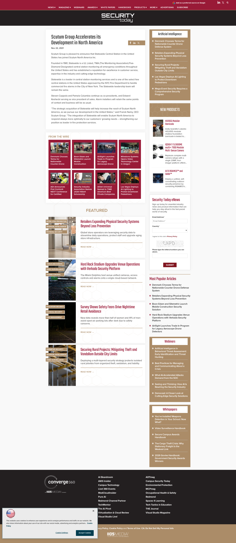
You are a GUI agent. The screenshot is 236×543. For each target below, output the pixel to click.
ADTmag (150, 477)
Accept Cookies (85, 533)
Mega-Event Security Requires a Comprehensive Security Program (171, 91)
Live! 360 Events (106, 488)
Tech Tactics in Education (159, 504)
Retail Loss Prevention (56, 221)
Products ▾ (140, 7)
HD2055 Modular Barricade (172, 122)
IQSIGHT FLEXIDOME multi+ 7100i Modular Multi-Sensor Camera (174, 147)
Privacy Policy (172, 236)
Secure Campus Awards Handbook (167, 436)
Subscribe (182, 7)
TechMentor (104, 504)
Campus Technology (108, 485)
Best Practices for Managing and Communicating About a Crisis (169, 366)
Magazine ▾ (65, 7)
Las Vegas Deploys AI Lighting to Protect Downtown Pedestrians (129, 190)
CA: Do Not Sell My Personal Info (157, 528)
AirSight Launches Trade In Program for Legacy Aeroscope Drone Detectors (105, 161)
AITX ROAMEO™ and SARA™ (174, 172)
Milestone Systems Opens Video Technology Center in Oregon (129, 160)
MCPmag (150, 488)
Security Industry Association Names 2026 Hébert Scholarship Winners (83, 192)
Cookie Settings (62, 533)
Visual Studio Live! (107, 516)
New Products (170, 110)
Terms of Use (133, 528)
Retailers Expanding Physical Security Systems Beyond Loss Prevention (110, 224)
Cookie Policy (116, 528)
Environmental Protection (159, 485)
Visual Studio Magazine (158, 512)
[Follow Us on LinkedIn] (218, 3)
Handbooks (124, 7)
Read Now (86, 247)
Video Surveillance (55, 269)
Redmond (151, 496)
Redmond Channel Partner (112, 500)
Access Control (53, 275)
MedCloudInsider (107, 492)
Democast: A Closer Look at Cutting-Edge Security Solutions (171, 395)
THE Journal (152, 508)
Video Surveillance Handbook (170, 428)
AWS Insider (104, 481)
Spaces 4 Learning (155, 500)
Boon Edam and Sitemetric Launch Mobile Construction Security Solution (170, 306)
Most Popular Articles (162, 279)
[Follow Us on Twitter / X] (223, 3)
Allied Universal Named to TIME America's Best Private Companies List (106, 192)
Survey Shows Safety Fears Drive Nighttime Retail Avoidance (108, 309)
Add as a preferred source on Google (190, 3)
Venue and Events (54, 264)
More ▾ (153, 7)
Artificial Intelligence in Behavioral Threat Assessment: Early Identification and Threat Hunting (171, 353)
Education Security (55, 307)
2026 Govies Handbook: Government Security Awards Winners (170, 458)
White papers (108, 7)
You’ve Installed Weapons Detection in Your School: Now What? (170, 419)
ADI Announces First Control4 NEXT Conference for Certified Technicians (59, 192)
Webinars (79, 7)
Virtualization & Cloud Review (113, 512)
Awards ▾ (93, 7)
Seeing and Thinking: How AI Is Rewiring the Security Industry (171, 385)
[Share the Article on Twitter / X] (138, 43)
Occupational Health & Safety (161, 492)
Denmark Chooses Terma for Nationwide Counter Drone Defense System (59, 161)
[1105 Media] (55, 492)
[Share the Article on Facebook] (129, 43)
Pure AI (102, 496)
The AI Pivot (104, 508)
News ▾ (51, 7)
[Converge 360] (59, 482)
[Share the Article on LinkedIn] (133, 43)
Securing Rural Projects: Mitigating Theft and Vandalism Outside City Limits (109, 352)
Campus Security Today (158, 481)
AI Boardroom (105, 477)
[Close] (93, 511)
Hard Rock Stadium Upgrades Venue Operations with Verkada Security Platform (110, 266)
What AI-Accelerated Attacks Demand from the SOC (169, 376)
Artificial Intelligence (56, 227)
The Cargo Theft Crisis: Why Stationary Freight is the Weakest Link (169, 446)
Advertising (167, 7)
